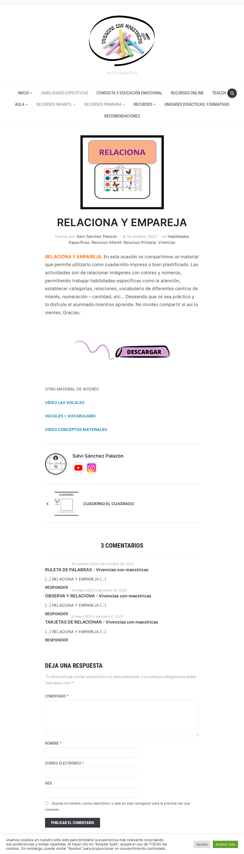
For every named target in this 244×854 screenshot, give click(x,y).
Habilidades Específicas (64, 92)
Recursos (143, 104)
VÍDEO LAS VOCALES (64, 402)
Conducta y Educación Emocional (130, 92)
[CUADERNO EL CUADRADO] (66, 503)
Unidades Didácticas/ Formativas (196, 104)
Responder (56, 587)
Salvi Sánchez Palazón (96, 236)
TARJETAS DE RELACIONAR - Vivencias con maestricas (101, 622)
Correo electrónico (64, 763)
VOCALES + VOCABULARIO (70, 416)
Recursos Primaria (103, 104)
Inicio (23, 92)
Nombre (53, 743)
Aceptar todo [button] (225, 844)
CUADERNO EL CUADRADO (108, 503)
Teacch (219, 92)
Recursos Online (187, 92)
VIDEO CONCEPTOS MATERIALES (76, 429)
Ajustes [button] (202, 844)
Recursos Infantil (54, 104)
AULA (19, 104)
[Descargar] (122, 354)
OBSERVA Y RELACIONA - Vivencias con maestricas (98, 595)
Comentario (57, 696)
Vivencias (166, 242)
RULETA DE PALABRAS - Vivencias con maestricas (96, 569)
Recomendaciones (122, 115)
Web (48, 783)
